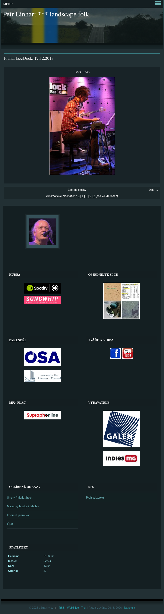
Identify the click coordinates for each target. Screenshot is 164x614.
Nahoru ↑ (129, 607)
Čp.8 (10, 524)
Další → (154, 189)
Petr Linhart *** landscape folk (46, 13)
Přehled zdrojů (95, 497)
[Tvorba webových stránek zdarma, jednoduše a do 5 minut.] (55, 608)
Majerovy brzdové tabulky (23, 506)
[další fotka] (153, 126)
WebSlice (73, 607)
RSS (62, 607)
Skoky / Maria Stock (19, 497)
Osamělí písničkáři (18, 515)
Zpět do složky (77, 189)
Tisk (83, 607)
